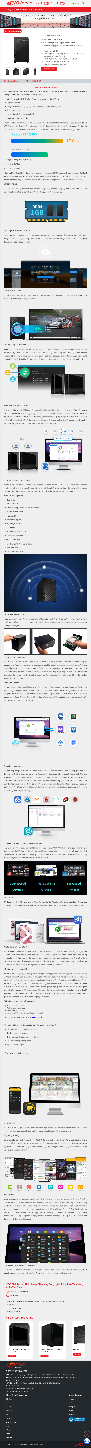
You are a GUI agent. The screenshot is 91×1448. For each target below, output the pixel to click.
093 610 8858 (48, 3)
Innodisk (9, 1438)
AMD (7, 1414)
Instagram (72, 1407)
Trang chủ (10, 9)
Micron (8, 1403)
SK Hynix (9, 1430)
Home (18, 9)
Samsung (9, 1418)
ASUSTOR (9, 1411)
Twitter (71, 1411)
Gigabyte (9, 1399)
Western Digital (11, 1422)
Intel (7, 1426)
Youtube (71, 1403)
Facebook (72, 1399)
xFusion (8, 1407)
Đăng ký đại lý (28, 3)
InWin (8, 1434)
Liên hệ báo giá (49, 68)
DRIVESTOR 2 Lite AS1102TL (34, 9)
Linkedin (71, 1414)
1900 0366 (62, 3)
